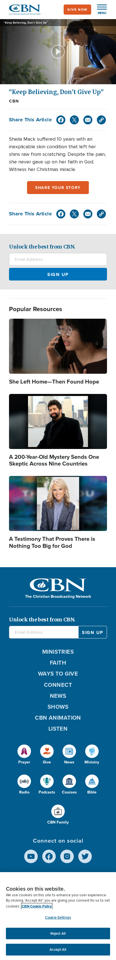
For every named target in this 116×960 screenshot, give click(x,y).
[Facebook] (60, 119)
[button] (99, 9)
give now (77, 9)
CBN (14, 101)
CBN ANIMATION (58, 717)
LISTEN (58, 728)
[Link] (101, 119)
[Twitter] (74, 119)
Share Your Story (58, 188)
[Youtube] (31, 856)
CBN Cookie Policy (37, 906)
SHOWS (58, 707)
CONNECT (58, 685)
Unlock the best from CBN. (42, 246)
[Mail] (87, 119)
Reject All (58, 933)
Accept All (58, 949)
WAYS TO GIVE (58, 673)
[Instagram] (67, 856)
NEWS (58, 696)
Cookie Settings (58, 917)
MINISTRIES (58, 651)
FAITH (58, 662)
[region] (58, 916)
